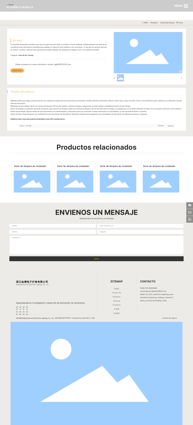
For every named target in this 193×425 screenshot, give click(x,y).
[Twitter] (27, 307)
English (117, 313)
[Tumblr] (24, 307)
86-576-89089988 (150, 288)
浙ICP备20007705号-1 (63, 318)
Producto (117, 297)
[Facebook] (17, 307)
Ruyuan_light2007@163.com (155, 291)
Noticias (116, 301)
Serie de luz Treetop (167, 23)
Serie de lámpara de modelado (30, 166)
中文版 (116, 309)
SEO (93, 318)
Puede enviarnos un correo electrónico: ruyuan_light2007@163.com (43, 64)
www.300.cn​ (86, 318)
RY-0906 (161, 126)
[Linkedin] (20, 307)
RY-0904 (28, 126)
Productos (154, 23)
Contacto (117, 305)
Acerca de (116, 292)
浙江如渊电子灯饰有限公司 (20, 7)
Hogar (116, 288)
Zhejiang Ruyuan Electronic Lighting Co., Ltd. (32, 284)
